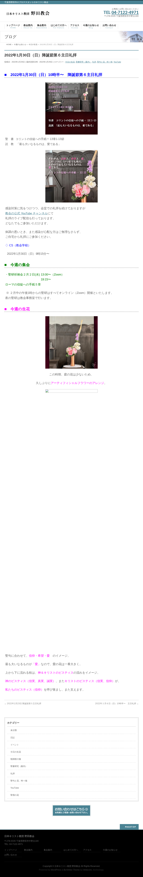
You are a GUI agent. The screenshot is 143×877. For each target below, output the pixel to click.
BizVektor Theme (72, 870)
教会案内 (28, 850)
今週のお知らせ (110, 850)
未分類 (13, 730)
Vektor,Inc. (88, 870)
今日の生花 (70, 62)
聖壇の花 (14, 795)
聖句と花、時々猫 (104, 62)
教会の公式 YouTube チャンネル (26, 213)
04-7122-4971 (125, 12)
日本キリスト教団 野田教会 (67, 866)
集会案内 (48, 850)
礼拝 (94, 62)
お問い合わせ (10, 855)
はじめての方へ (70, 850)
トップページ (10, 850)
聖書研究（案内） (83, 62)
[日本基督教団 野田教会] (27, 14)
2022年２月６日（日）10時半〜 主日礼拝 (117, 703)
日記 (12, 737)
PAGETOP (130, 827)
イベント (14, 745)
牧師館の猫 (15, 759)
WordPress (56, 870)
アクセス (87, 850)
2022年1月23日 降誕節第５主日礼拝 (22, 703)
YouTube (117, 62)
